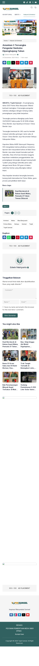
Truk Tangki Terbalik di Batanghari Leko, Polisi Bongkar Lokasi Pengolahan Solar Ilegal (28, 365)
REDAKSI (19, 625)
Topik (31, 224)
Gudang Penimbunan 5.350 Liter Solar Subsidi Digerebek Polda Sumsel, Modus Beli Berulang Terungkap (28, 387)
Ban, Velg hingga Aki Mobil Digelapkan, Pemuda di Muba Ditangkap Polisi (27, 344)
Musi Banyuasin (22, 220)
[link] (24, 2)
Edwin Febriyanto (18, 267)
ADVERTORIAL (7, 14)
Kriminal (6, 220)
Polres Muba (7, 224)
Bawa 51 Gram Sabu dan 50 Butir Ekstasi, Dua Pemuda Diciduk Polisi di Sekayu (9, 365)
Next (5, 206)
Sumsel (24, 224)
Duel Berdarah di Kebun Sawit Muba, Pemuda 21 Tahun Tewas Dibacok (23, 194)
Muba (13, 220)
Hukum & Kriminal (29, 14)
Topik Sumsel (7, 227)
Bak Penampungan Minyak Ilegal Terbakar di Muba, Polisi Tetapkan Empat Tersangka (10, 387)
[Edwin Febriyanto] (19, 264)
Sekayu (16, 224)
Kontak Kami (19, 634)
